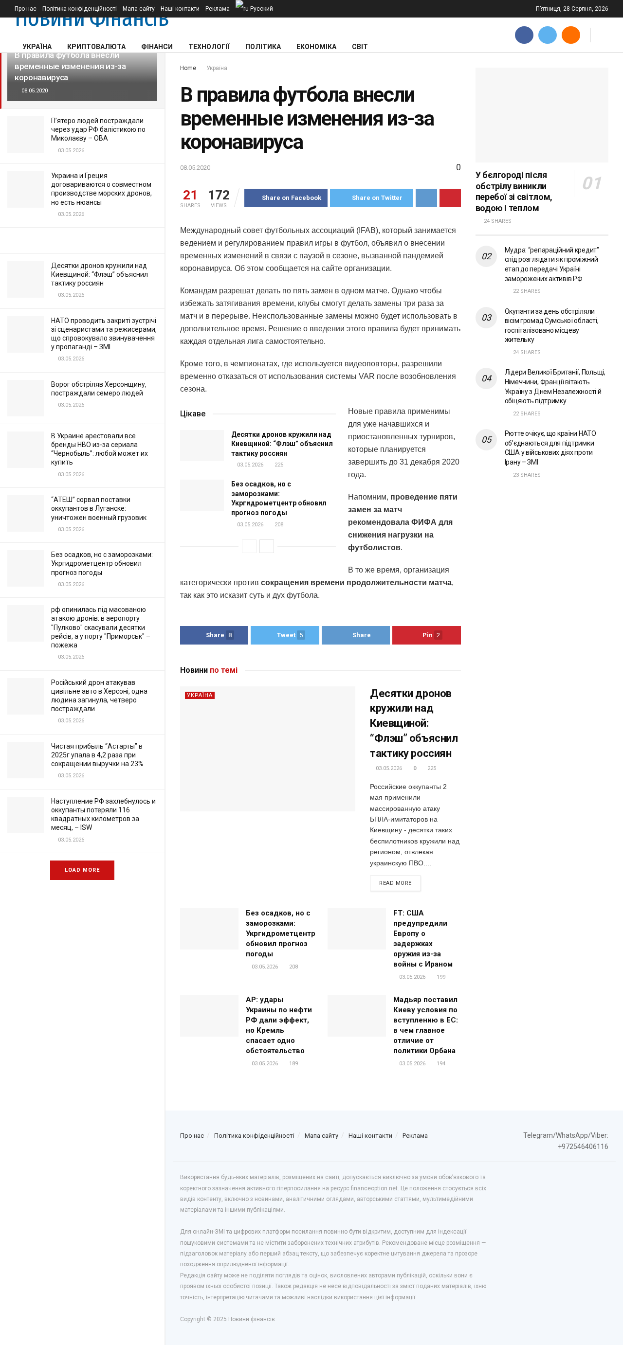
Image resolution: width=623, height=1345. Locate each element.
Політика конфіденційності (79, 8)
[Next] (266, 546)
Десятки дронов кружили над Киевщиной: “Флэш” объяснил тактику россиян (99, 274)
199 (440, 977)
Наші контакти (180, 8)
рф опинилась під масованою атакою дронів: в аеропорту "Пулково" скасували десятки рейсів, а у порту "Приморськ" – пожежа (100, 627)
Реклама (217, 8)
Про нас (26, 8)
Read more (395, 883)
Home (188, 68)
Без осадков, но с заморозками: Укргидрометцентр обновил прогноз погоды (102, 563)
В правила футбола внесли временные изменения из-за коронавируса (70, 66)
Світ (360, 47)
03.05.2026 (249, 465)
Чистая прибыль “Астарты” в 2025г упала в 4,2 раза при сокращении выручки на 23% (97, 755)
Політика (263, 47)
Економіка (316, 47)
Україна (37, 47)
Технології (209, 47)
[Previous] (249, 546)
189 (293, 1063)
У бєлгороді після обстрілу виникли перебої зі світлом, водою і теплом (514, 191)
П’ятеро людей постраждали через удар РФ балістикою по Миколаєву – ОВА (98, 129)
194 (440, 1063)
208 (278, 524)
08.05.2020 (195, 167)
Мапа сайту (139, 8)
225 (278, 465)
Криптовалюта (96, 47)
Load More (82, 870)
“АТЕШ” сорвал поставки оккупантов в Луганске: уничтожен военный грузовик (99, 508)
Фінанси (157, 47)
